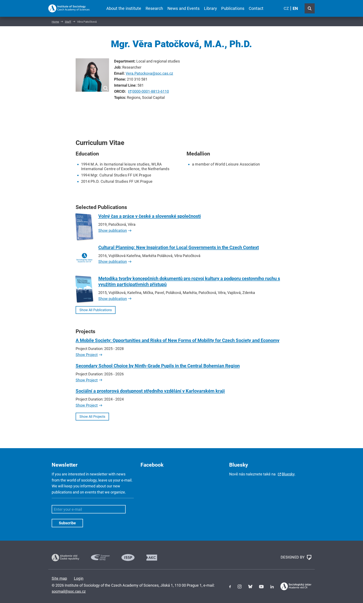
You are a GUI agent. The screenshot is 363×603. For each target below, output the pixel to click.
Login (79, 578)
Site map (59, 578)
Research (154, 8)
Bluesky (288, 474)
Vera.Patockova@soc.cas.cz (149, 73)
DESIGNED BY (293, 557)
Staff (68, 21)
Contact (256, 8)
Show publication (112, 230)
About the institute (123, 8)
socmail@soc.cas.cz (69, 591)
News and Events (183, 8)
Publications (232, 8)
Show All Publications (95, 310)
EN (295, 8)
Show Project (87, 354)
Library (210, 8)
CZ (286, 8)
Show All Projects (92, 417)
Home (55, 21)
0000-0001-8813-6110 (150, 91)
